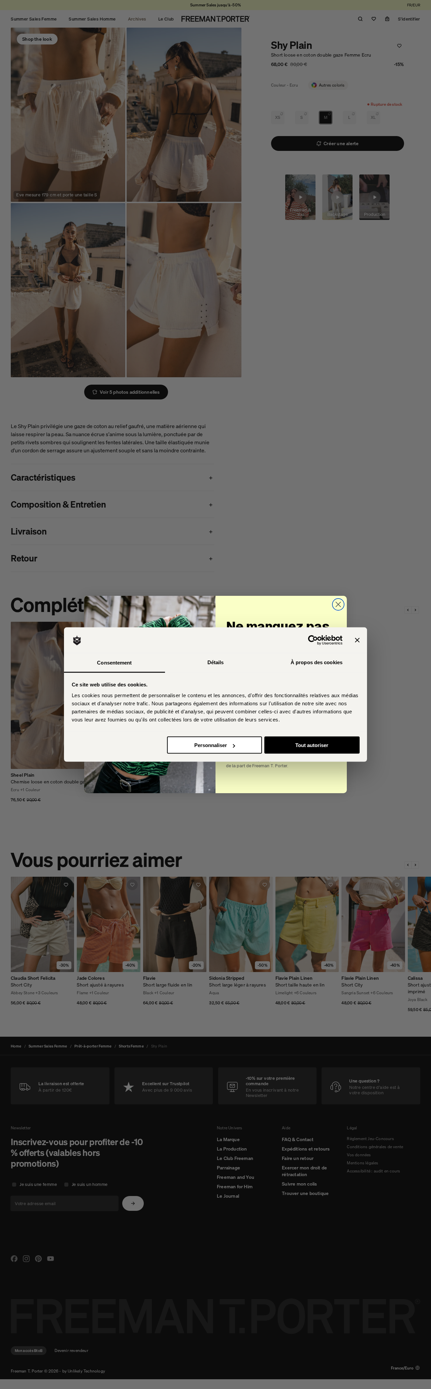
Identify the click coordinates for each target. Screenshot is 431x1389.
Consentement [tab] (114, 662)
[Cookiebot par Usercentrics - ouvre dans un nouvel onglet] (313, 640)
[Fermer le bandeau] (357, 640)
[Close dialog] (338, 604)
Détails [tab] (215, 662)
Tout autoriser (311, 745)
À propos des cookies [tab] (316, 662)
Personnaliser (210, 745)
